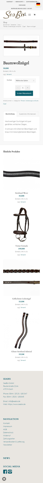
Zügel (4, 104)
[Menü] (29, 14)
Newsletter (7, 445)
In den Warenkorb (24, 93)
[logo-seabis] (17, 14)
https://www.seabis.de (16, 404)
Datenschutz (8, 432)
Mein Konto (19, 1)
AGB (5, 429)
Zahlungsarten (9, 438)
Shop (5, 22)
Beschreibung (10, 114)
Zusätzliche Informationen (27, 114)
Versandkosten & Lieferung (13, 442)
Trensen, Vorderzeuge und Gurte (29, 100)
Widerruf (6, 435)
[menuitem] (10, 1)
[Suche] (24, 14)
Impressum (7, 426)
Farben (9, 80)
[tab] (10, 114)
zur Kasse (22, 5)
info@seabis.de (14, 401)
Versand (9, 74)
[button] (4, 479)
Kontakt (10, 1)
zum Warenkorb (31, 1)
